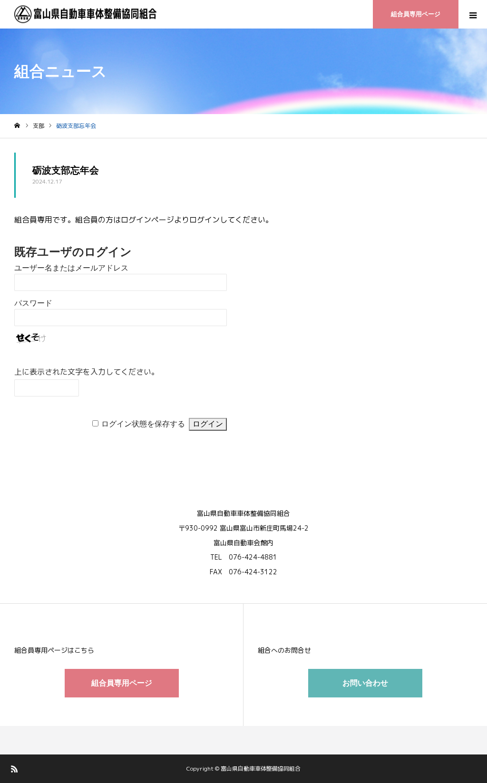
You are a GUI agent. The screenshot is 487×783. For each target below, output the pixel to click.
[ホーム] (17, 126)
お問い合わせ (365, 683)
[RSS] (14, 768)
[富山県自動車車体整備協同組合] (85, 14)
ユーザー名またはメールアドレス (71, 268)
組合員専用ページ (415, 14)
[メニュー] (472, 14)
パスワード (33, 303)
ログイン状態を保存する (143, 424)
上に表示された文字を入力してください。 (86, 372)
